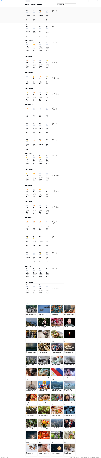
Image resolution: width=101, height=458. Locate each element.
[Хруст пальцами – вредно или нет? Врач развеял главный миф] (44, 450)
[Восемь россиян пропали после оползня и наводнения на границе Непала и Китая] (57, 425)
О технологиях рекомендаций (84, 457)
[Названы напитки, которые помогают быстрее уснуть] (57, 362)
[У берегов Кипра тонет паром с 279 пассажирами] (31, 324)
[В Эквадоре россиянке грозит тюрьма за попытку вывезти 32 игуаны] (44, 374)
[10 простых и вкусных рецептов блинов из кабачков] (57, 336)
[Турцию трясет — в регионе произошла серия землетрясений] (69, 412)
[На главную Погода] (4, 1)
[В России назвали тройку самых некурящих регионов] (31, 450)
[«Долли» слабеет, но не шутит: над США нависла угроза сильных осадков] (69, 362)
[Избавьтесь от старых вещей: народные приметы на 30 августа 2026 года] (31, 336)
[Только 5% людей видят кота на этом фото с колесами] (57, 311)
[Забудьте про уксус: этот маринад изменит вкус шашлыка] (69, 311)
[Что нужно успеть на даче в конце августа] (57, 399)
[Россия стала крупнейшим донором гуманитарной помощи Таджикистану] (57, 374)
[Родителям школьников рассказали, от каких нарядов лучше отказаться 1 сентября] (44, 425)
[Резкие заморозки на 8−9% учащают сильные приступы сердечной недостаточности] (31, 425)
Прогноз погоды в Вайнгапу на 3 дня (23, 298)
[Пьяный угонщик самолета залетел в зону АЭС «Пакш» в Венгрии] (44, 311)
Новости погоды (69, 298)
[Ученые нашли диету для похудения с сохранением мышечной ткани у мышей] (57, 412)
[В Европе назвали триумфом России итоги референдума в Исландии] (57, 349)
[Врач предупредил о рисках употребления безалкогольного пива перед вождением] (44, 399)
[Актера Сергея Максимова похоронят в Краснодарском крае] (69, 336)
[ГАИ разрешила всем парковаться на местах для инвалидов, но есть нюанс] (69, 349)
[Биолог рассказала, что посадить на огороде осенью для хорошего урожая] (57, 437)
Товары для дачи (80, 298)
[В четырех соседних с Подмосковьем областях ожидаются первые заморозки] (31, 412)
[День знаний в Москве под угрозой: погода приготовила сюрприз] (44, 324)
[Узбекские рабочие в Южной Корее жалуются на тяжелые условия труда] (44, 362)
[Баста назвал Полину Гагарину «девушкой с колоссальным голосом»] (69, 374)
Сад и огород (75, 298)
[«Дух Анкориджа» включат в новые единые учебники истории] (69, 425)
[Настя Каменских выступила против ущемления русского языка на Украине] (69, 399)
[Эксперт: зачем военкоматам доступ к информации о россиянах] (44, 336)
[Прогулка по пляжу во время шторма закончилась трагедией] (31, 349)
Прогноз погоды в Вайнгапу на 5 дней (35, 298)
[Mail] (1, 1)
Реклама (7, 457)
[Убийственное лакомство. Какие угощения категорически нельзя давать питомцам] (31, 374)
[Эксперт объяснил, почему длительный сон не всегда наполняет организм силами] (69, 450)
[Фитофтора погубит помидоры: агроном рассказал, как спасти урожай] (44, 437)
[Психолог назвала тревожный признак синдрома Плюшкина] (44, 349)
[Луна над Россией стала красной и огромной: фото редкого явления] (57, 450)
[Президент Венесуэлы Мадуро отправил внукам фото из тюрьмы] (31, 387)
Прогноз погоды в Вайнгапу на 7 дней (47, 298)
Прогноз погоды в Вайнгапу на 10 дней (60, 298)
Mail (1, 457)
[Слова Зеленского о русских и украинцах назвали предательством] (69, 324)
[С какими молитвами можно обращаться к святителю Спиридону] (44, 387)
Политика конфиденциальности (76, 457)
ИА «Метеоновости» (98, 457)
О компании (3, 457)
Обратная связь (90, 457)
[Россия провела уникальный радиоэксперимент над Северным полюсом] (69, 387)
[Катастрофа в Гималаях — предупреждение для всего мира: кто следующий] (31, 311)
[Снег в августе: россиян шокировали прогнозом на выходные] (31, 362)
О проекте (71, 457)
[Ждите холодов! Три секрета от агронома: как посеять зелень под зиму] (44, 412)
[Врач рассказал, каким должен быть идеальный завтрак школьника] (69, 437)
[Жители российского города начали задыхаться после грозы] (31, 437)
